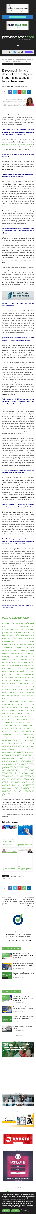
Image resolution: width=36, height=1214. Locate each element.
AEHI (16, 311)
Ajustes (25, 1211)
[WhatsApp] (24, 92)
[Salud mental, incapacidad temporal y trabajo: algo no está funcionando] (7, 956)
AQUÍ (7, 1202)
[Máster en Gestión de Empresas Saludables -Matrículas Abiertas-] (7, 966)
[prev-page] (3, 982)
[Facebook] (10, 92)
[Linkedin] (29, 92)
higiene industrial (7, 879)
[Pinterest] (20, 92)
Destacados (13, 876)
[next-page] (6, 982)
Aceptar (6, 1211)
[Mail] (16, 940)
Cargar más (17, 1035)
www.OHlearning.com (15, 767)
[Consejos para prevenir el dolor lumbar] (7, 1028)
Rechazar (15, 1211)
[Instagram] (9, 940)
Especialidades (18, 64)
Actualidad (9, 59)
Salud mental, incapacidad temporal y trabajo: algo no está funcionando (23, 955)
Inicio (3, 59)
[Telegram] (23, 940)
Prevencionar (10, 86)
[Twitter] (15, 92)
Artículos (11, 64)
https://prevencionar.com (18, 932)
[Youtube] (30, 940)
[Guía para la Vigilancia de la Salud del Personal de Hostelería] (7, 975)
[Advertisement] (18, 1074)
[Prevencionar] (3, 87)
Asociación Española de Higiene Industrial (17, 144)
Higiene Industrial (26, 64)
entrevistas (21, 876)
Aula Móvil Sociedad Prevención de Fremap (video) (9, 902)
